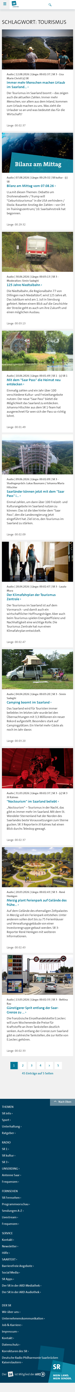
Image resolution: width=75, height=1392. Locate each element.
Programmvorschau (15, 1204)
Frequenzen (10, 1182)
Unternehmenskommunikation (22, 1318)
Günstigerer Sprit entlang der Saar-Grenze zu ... (32, 1010)
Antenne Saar (11, 1175)
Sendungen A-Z (12, 1211)
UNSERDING (10, 1169)
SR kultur (8, 1155)
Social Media (10, 1272)
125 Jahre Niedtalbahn (23, 285)
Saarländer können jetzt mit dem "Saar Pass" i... (35, 493)
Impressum (9, 1332)
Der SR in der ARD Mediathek (21, 1286)
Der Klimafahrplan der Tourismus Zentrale (31, 597)
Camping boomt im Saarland (28, 702)
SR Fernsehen (11, 1198)
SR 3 (5, 1162)
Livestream (9, 1217)
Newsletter (9, 1246)
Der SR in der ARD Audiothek (20, 1292)
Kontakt (7, 1240)
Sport (5, 1120)
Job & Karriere (11, 1325)
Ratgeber (8, 1133)
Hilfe (5, 1253)
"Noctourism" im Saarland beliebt (32, 801)
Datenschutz (10, 1345)
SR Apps (7, 1279)
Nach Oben (64, 1101)
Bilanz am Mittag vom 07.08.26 (30, 186)
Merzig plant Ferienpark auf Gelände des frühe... (37, 902)
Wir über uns (10, 1312)
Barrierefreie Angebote (17, 1266)
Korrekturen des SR (14, 1351)
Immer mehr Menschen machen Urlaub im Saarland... (36, 84)
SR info (6, 1113)
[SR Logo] (15, 4)
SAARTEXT (9, 1259)
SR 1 (5, 1149)
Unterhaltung (11, 1126)
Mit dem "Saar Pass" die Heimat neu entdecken (34, 382)
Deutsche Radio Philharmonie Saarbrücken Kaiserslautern (30, 1360)
